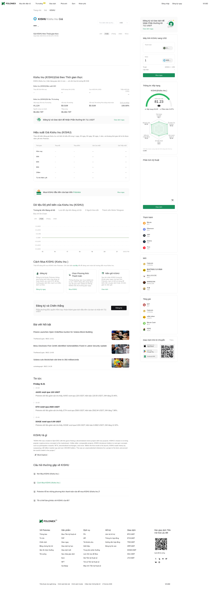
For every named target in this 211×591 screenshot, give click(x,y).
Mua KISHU (73, 289)
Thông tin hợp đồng (112, 538)
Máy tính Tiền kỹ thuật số (92, 566)
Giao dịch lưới (66, 550)
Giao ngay (65, 542)
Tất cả (126, 34)
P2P (62, 538)
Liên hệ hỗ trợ (110, 534)
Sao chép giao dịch (68, 554)
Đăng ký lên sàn (110, 546)
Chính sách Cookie (77, 584)
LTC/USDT (131, 558)
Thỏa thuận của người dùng (48, 584)
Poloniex (9, 3)
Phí (84, 534)
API (84, 538)
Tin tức (42, 538)
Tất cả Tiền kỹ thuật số (91, 562)
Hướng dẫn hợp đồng (112, 542)
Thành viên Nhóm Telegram (113, 210)
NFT (63, 562)
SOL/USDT (131, 554)
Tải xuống (43, 554)
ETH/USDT (131, 538)
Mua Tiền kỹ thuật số (68, 534)
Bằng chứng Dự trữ (46, 546)
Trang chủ (37, 10)
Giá (45, 10)
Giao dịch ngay (119, 120)
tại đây (75, 265)
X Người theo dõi (92, 210)
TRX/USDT (131, 542)
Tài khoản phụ (88, 542)
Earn (63, 558)
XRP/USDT (131, 546)
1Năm (120, 34)
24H (101, 34)
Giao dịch (105, 289)
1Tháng (113, 34)
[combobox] (107, 22)
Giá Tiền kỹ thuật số (90, 558)
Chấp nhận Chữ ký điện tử (92, 584)
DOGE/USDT (131, 550)
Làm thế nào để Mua (90, 554)
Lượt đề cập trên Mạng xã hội (70, 210)
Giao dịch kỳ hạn (67, 546)
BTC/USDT (131, 534)
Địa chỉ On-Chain (40, 214)
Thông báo (43, 534)
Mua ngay (120, 192)
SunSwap (64, 566)
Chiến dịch (43, 542)
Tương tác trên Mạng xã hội (44, 210)
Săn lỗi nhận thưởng (47, 550)
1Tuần (107, 34)
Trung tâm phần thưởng (91, 550)
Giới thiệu (86, 546)
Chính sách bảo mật (64, 584)
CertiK (145, 151)
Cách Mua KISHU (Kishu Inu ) (48, 483)
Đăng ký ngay (41, 289)
